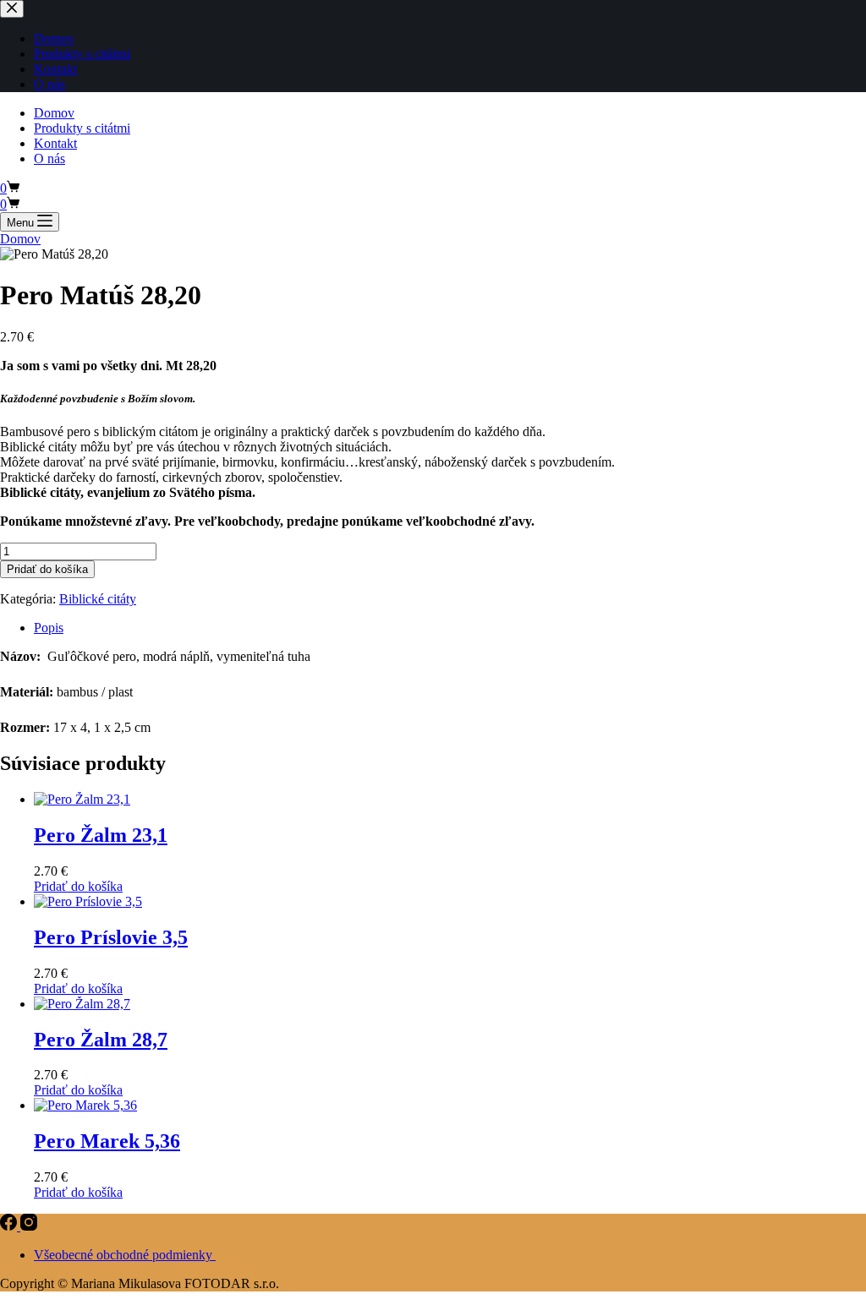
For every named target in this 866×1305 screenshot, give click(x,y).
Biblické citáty (97, 599)
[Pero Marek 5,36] (85, 1105)
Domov (54, 113)
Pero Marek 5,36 (107, 1141)
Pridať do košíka (47, 569)
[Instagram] (28, 1226)
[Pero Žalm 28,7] (82, 1003)
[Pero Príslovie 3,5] (88, 901)
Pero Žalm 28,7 (100, 1040)
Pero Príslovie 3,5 (111, 937)
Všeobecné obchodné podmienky (125, 1255)
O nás (49, 158)
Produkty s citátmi (82, 128)
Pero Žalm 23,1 (100, 835)
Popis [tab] (48, 627)
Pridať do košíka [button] (78, 886)
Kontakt (55, 143)
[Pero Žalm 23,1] (82, 799)
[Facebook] (10, 1226)
